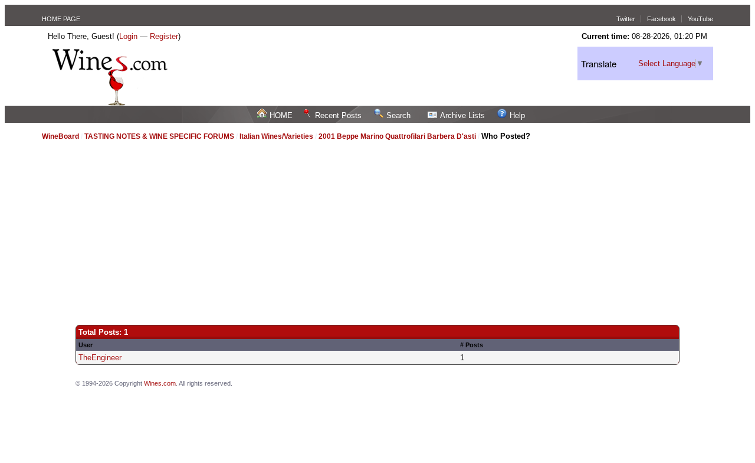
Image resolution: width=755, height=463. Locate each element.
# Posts (471, 344)
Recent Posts (338, 115)
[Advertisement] (377, 227)
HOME (281, 115)
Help (517, 115)
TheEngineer (100, 357)
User (85, 344)
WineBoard (60, 136)
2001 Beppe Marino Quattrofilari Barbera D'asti (397, 136)
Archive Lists (462, 115)
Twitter (625, 18)
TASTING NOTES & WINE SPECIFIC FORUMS (159, 136)
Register (164, 36)
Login (128, 36)
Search (398, 115)
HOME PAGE (61, 18)
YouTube (700, 18)
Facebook (661, 18)
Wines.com (160, 383)
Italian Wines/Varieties (276, 136)
